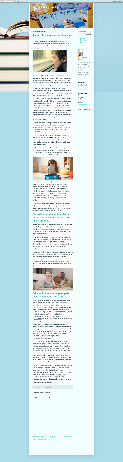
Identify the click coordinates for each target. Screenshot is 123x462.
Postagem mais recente (38, 436)
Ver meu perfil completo (83, 78)
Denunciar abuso (82, 89)
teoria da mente (39, 103)
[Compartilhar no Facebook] (49, 387)
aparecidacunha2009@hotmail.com (84, 105)
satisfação (61, 374)
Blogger (76, 451)
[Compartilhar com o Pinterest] (51, 387)
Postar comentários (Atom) (43, 439)
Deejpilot (65, 451)
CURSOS (81, 42)
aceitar (40, 338)
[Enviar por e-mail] (44, 387)
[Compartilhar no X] (48, 387)
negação (51, 142)
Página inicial (53, 436)
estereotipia (38, 318)
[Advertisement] (84, 144)
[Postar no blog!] (46, 387)
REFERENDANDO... (83, 40)
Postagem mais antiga (67, 436)
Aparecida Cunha (45, 8)
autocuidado (61, 231)
